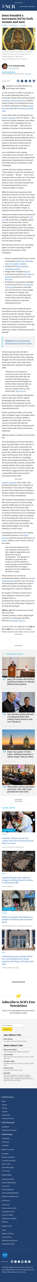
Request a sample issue (10, 1196)
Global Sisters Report (9, 1130)
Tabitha (22, 264)
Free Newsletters (8, 1189)
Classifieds (5, 1138)
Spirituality (13, 25)
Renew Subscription (9, 1183)
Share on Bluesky (18, 81)
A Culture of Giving (8, 1160)
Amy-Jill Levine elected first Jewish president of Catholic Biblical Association (21, 681)
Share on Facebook (22, 81)
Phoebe (8, 279)
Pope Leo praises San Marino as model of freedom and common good (17, 919)
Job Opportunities (8, 1211)
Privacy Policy (7, 1237)
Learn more (28, 74)
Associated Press (26, 926)
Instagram (26, 1261)
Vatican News (8, 830)
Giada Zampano (6, 926)
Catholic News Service (17, 847)
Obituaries (5, 1142)
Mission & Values (8, 1234)
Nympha (29, 261)
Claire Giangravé (7, 886)
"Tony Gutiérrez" (7, 968)
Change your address (9, 1218)
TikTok (29, 1261)
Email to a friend (30, 81)
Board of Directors (8, 1244)
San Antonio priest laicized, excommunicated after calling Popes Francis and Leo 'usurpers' (20, 718)
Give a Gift (5, 1186)
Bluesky (12, 1261)
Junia (25, 274)
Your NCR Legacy (8, 1167)
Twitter (15, 1261)
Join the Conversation (8, 72)
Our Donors (6, 1171)
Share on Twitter (26, 81)
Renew (26, 6)
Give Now (5, 1154)
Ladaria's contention (9, 483)
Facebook (19, 1261)
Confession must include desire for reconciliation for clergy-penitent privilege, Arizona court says (18, 960)
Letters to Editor (7, 1215)
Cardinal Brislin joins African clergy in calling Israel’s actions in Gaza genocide (17, 880)
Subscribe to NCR (8, 1179)
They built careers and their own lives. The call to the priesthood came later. (20, 789)
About (4, 1230)
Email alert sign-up (17, 621)
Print (34, 81)
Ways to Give (6, 1164)
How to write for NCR (9, 1208)
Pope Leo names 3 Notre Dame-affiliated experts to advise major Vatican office (20, 754)
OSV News (16, 968)
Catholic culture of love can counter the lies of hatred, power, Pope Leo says (18, 840)
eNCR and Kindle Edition (10, 1193)
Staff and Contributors (10, 1240)
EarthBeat (5, 1127)
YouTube (22, 1261)
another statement (9, 118)
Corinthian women (12, 269)
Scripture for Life (8, 1118)
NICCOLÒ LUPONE (16, 926)
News (3, 873)
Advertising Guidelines (8, 1267)
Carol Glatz (6, 847)
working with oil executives (14, 101)
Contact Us (5, 1205)
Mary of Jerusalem (12, 264)
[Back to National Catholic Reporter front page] (10, 7)
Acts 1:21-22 (20, 391)
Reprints (5, 1222)
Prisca (23, 261)
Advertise (5, 1145)
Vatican (23, 25)
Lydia (18, 261)
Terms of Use (18, 1267)
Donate (22, 6)
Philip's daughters (22, 266)
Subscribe (32, 6)
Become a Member (8, 1157)
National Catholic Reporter (5, 1255)
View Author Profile (14, 68)
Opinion (4, 25)
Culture (4, 1108)
